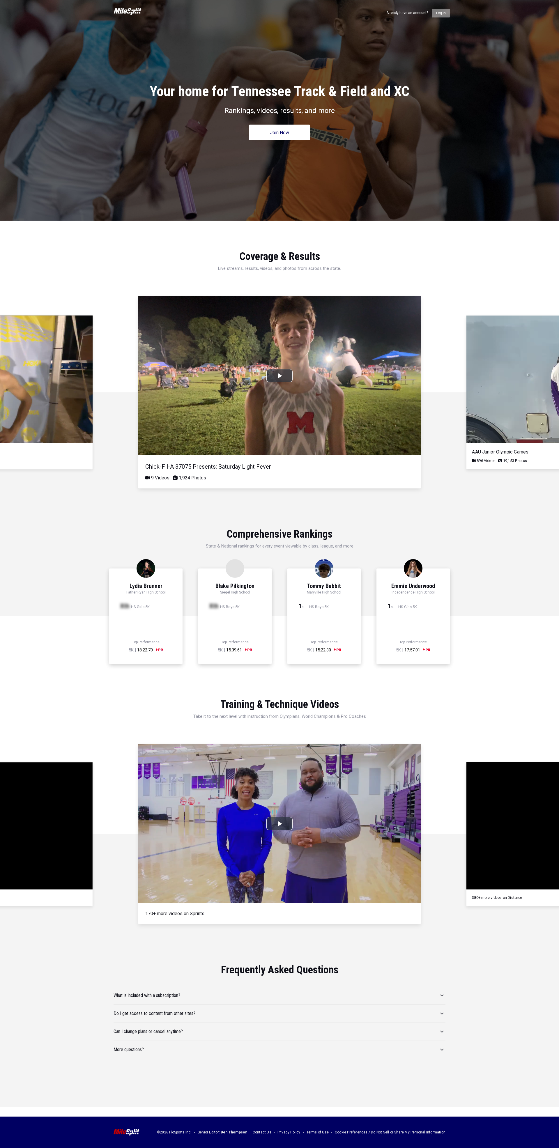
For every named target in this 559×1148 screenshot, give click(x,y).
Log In (441, 13)
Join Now (279, 132)
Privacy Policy (288, 1132)
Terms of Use (318, 1132)
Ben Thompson (234, 1132)
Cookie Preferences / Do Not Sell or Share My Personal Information (390, 1132)
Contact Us (262, 1132)
